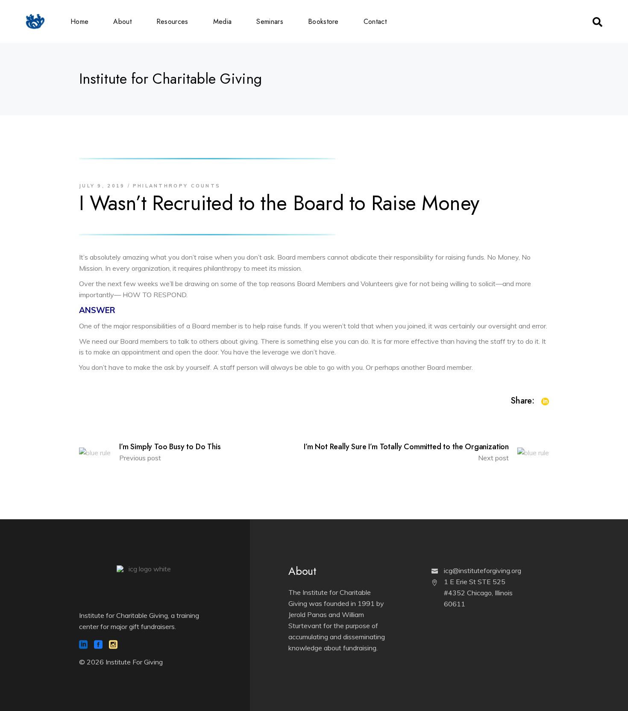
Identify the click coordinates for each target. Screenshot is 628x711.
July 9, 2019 (102, 186)
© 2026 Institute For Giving (121, 662)
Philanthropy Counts (177, 186)
